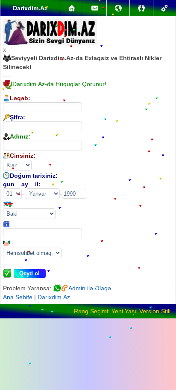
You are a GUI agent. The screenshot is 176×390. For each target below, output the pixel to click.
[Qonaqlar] (141, 8)
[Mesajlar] (94, 8)
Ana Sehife (17, 297)
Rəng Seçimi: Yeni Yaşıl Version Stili (122, 311)
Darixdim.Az (54, 297)
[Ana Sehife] (71, 8)
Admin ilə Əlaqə (89, 288)
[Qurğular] (164, 8)
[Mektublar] (118, 8)
